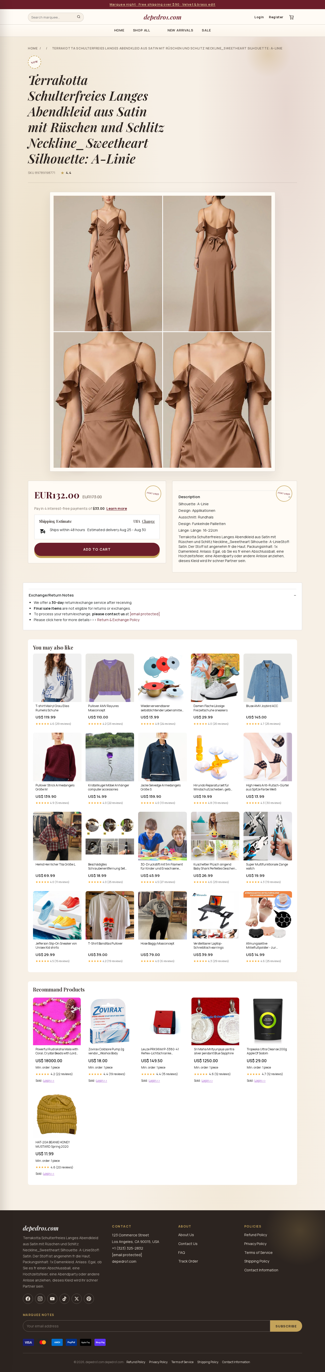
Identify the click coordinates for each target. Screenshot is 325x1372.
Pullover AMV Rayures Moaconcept (103, 708)
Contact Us (188, 1243)
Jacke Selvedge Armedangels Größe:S (161, 787)
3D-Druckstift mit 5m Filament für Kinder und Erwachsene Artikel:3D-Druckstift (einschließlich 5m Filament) (162, 866)
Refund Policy (255, 1234)
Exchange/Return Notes (51, 595)
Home (119, 30)
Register (276, 17)
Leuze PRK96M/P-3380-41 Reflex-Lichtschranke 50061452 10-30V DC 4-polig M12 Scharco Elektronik (161, 1051)
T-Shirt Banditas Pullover (105, 944)
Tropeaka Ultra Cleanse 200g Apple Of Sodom (267, 1051)
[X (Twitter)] (77, 1299)
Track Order (188, 1261)
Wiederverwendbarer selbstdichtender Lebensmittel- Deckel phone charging (162, 708)
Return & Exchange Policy (118, 619)
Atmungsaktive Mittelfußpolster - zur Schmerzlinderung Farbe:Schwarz (261, 946)
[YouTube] (52, 1299)
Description (189, 496)
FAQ (181, 1252)
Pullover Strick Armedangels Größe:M (55, 787)
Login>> (48, 1080)
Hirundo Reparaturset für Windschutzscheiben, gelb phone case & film (212, 787)
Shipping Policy (256, 1261)
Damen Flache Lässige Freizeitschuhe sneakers (210, 708)
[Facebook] (28, 1299)
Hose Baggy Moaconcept (157, 944)
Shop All (141, 30)
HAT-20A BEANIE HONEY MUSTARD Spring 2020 (53, 1144)
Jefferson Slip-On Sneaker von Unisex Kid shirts (56, 946)
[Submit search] (78, 17)
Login (259, 17)
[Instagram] (40, 1299)
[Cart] (291, 17)
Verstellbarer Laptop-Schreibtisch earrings (208, 946)
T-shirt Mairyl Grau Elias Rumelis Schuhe (52, 708)
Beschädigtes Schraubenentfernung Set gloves (106, 866)
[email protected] (145, 613)
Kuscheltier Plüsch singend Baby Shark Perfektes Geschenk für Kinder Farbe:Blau (215, 866)
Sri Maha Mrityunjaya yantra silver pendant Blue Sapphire (214, 1051)
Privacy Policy (255, 1243)
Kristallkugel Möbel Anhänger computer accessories (108, 787)
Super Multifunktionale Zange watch (267, 866)
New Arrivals (180, 30)
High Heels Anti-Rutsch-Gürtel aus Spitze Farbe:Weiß (267, 787)
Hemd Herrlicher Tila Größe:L (55, 864)
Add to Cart (97, 549)
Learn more (116, 508)
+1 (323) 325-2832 (127, 1248)
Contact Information (261, 1270)
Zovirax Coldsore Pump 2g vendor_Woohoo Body (106, 1051)
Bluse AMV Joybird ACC (262, 706)
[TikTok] (64, 1299)
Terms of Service (258, 1252)
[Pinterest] (89, 1299)
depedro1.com (163, 17)
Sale (206, 30)
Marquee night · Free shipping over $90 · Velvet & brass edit (163, 4)
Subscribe (286, 1326)
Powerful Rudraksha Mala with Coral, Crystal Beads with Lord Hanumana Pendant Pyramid (57, 1051)
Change (148, 521)
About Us (186, 1234)
